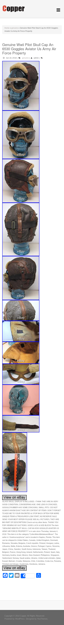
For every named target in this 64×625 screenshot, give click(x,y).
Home (6, 28)
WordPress (20, 619)
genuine (14, 28)
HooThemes (42, 619)
